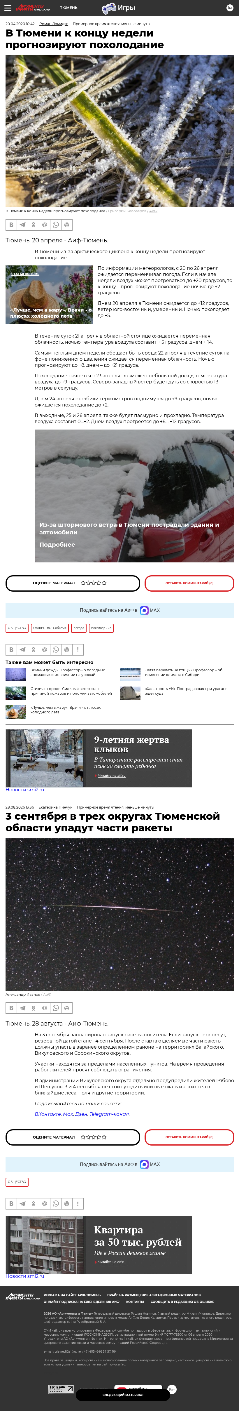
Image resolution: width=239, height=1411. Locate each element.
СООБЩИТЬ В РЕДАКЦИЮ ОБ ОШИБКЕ (182, 1302)
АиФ (153, 211)
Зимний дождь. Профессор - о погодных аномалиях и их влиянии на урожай (68, 672)
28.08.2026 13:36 (20, 807)
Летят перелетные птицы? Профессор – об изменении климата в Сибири (183, 672)
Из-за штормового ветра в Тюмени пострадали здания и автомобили (129, 528)
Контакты (135, 1302)
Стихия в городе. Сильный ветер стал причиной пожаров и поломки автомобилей (71, 691)
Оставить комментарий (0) (190, 583)
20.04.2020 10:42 (20, 24)
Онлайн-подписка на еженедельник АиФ (81, 1302)
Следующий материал (123, 1395)
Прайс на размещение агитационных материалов (154, 1295)
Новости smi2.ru (25, 790)
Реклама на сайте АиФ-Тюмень (72, 1295)
